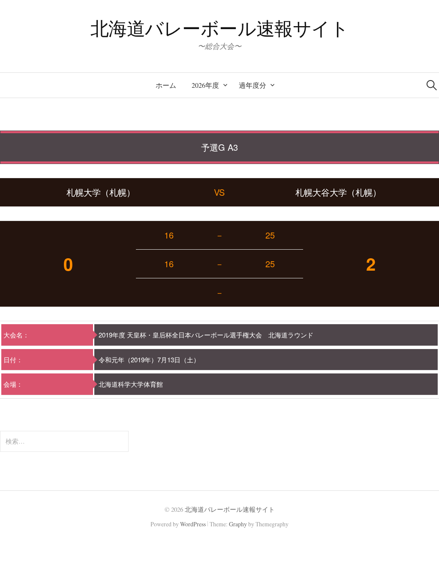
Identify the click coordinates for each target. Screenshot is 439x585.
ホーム (166, 85)
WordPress (193, 524)
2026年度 (205, 85)
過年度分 (252, 85)
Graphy (238, 524)
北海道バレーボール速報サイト (219, 28)
